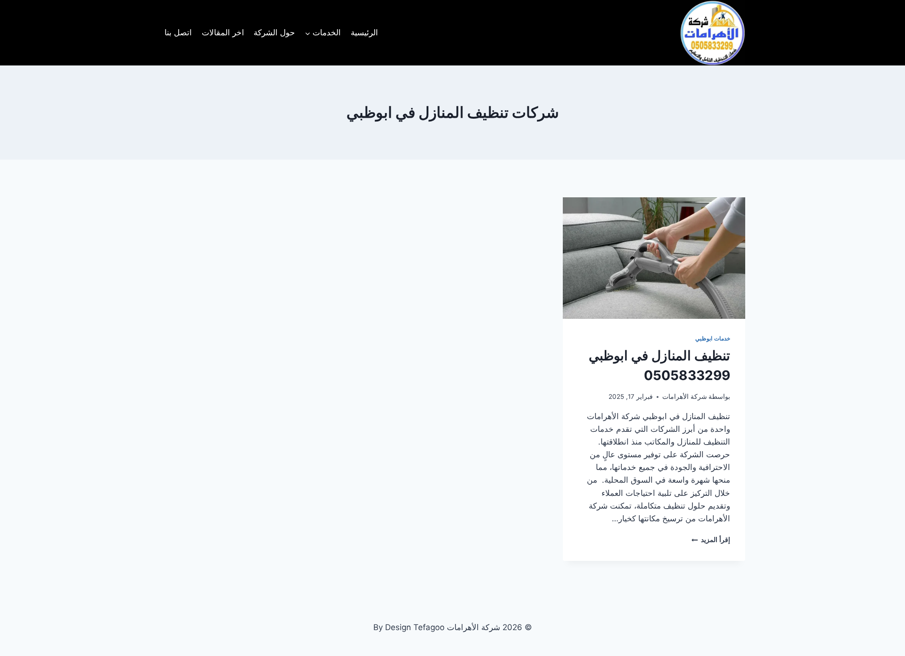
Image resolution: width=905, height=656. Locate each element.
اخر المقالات (223, 32)
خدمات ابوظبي (712, 338)
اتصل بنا (178, 32)
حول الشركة (274, 32)
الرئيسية (364, 32)
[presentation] (654, 258)
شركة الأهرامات (684, 396)
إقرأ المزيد (710, 539)
